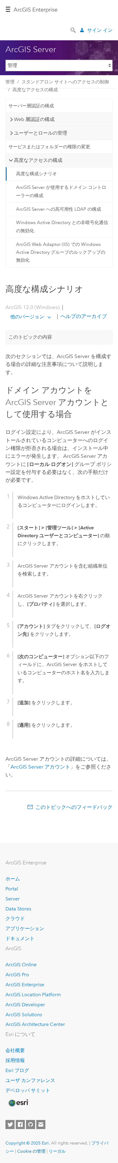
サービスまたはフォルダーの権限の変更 (49, 146)
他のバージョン (27, 317)
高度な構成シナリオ (36, 173)
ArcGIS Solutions (23, 1014)
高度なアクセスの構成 (35, 89)
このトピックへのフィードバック (74, 807)
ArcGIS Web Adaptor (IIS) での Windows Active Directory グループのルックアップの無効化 (60, 252)
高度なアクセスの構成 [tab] (38, 160)
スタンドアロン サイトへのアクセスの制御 (65, 82)
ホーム (12, 879)
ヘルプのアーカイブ (83, 316)
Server (12, 899)
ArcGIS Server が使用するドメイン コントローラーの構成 (61, 191)
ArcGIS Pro (17, 974)
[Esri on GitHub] (30, 1124)
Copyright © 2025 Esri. (27, 1143)
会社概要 (15, 1050)
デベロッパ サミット (27, 1090)
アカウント (40, 767)
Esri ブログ (17, 1070)
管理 (10, 82)
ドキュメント (19, 938)
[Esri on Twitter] (10, 1124)
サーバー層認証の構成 (31, 106)
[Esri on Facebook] (20, 1124)
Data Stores (18, 909)
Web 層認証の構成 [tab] (34, 119)
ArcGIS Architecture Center (35, 1024)
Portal (11, 889)
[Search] (73, 29)
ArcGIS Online (21, 964)
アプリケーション (24, 928)
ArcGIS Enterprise (35, 9)
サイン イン (100, 30)
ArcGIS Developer (25, 1004)
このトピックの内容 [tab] (30, 337)
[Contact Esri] (40, 1124)
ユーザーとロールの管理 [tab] (40, 133)
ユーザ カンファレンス (30, 1080)
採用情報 (15, 1060)
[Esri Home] (18, 1103)
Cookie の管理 (31, 1151)
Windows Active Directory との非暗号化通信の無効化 (62, 226)
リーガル (57, 1151)
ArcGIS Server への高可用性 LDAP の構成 (58, 209)
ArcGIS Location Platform (33, 994)
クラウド (15, 918)
